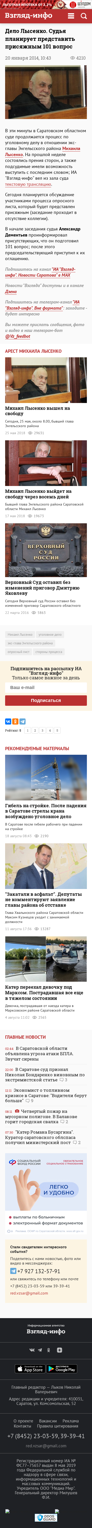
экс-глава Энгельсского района (30, 643)
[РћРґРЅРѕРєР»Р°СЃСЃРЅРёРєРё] (15, 721)
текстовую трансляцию (28, 184)
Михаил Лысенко (20, 634)
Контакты (22, 1426)
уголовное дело (50, 634)
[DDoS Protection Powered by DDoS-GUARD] (46, 1520)
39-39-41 (61, 1285)
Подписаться (46, 700)
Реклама (71, 1421)
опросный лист (18, 652)
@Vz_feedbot (17, 336)
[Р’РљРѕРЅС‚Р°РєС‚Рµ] (8, 721)
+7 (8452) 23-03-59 (27, 1285)
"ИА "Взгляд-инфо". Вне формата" (42, 305)
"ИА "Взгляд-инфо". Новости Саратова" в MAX (40, 272)
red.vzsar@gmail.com (29, 1293)
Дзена (11, 291)
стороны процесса (49, 652)
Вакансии (48, 1421)
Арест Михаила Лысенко (33, 351)
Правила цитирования (57, 1426)
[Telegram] (22, 721)
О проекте (23, 1421)
